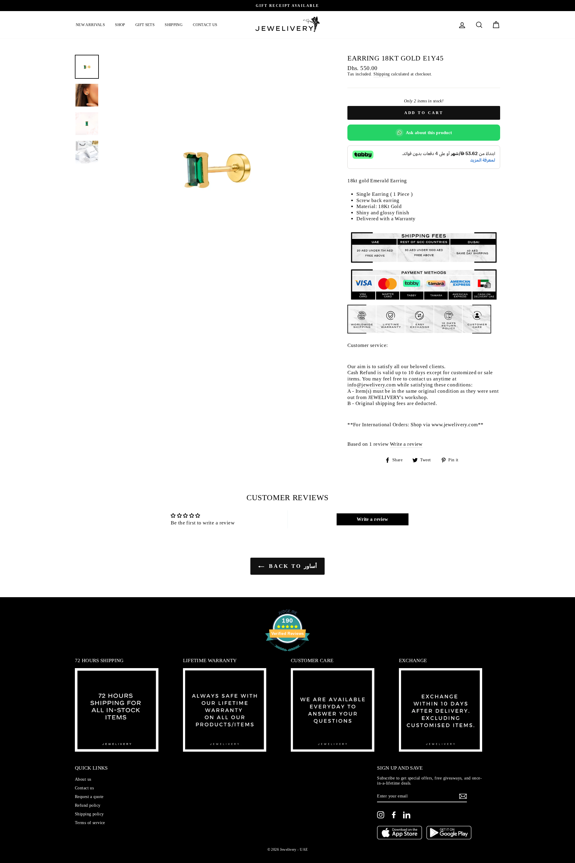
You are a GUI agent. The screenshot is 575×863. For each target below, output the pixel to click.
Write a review (406, 444)
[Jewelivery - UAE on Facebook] (393, 814)
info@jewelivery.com (371, 385)
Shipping (173, 24)
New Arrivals (90, 24)
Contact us (205, 24)
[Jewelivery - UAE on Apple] (399, 833)
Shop (120, 24)
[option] (287, 5)
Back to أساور (292, 566)
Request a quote (89, 796)
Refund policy (88, 805)
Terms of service (90, 822)
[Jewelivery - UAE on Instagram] (380, 814)
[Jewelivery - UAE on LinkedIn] (406, 814)
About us (83, 779)
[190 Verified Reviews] (287, 654)
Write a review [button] (372, 519)
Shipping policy (89, 814)
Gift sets (145, 24)
